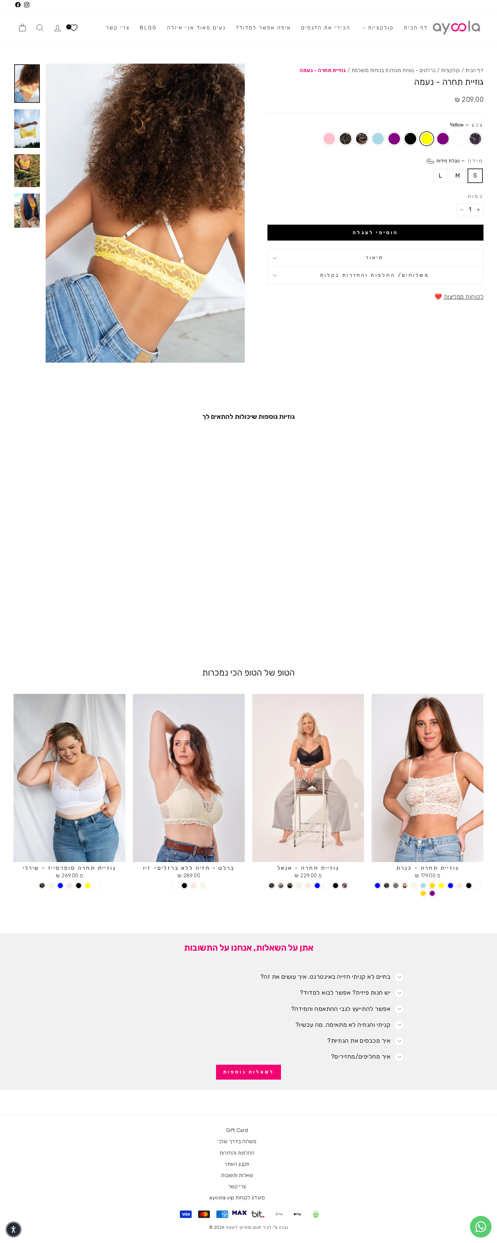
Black (410, 138)
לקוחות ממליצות (463, 296)
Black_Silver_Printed (345, 138)
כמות (475, 196)
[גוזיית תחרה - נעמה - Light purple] (92, 628)
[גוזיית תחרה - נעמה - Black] (74, 628)
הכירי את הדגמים (326, 28)
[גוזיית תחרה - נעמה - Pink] (28, 628)
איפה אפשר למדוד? (263, 28)
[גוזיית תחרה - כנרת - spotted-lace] (386, 885)
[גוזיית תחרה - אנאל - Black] (335, 885)
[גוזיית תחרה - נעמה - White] (101, 628)
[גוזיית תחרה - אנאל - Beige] (299, 885)
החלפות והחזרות (237, 1153)
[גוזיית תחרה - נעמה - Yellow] (83, 628)
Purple (394, 138)
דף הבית (416, 28)
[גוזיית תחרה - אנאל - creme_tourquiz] (281, 885)
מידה (459, 161)
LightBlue (378, 138)
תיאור (374, 258)
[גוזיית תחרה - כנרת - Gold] (432, 885)
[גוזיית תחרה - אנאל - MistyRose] (308, 885)
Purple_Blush (475, 138)
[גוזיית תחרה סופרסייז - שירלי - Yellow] (88, 885)
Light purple (443, 138)
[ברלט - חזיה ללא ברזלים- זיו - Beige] (202, 885)
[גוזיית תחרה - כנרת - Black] (469, 885)
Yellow (426, 138)
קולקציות (380, 28)
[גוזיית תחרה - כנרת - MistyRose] (459, 885)
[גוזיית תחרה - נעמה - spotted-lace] (47, 628)
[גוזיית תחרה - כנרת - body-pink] (396, 885)
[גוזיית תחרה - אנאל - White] (326, 885)
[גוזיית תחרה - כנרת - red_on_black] (405, 885)
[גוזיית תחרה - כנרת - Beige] (414, 885)
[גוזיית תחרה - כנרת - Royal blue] (450, 885)
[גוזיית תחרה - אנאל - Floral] (344, 885)
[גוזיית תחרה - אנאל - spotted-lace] (271, 885)
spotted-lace (362, 138)
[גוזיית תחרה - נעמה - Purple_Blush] (111, 628)
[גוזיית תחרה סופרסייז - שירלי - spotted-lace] (42, 885)
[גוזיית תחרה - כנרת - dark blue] (377, 885)
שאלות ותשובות (237, 1175)
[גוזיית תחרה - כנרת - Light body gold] (423, 893)
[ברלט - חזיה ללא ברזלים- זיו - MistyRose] (193, 885)
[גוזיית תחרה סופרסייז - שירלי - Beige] (51, 885)
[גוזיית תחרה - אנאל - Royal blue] (317, 885)
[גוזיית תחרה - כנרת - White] (478, 885)
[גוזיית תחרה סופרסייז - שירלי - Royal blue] (60, 885)
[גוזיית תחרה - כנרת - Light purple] (432, 893)
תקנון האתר (237, 1164)
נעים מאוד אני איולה (196, 28)
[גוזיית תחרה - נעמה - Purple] (65, 628)
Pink (329, 138)
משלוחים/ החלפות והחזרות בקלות (374, 275)
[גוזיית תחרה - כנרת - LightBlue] (423, 885)
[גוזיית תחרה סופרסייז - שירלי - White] (97, 885)
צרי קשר (118, 28)
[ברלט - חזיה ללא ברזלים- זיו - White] (175, 885)
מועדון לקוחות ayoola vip (237, 1198)
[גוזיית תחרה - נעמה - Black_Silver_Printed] (37, 628)
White (459, 138)
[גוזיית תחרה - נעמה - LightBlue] (56, 628)
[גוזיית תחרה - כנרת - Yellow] (441, 885)
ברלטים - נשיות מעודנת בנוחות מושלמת (394, 70)
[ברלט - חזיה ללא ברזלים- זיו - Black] (184, 885)
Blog (148, 28)
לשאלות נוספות (248, 1072)
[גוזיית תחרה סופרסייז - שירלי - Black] (78, 885)
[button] (13, 1229)
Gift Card (237, 1130)
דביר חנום (262, 1227)
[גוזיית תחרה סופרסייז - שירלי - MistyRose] (69, 885)
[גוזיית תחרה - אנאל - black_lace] (290, 885)
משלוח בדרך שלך (237, 1141)
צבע (466, 125)
